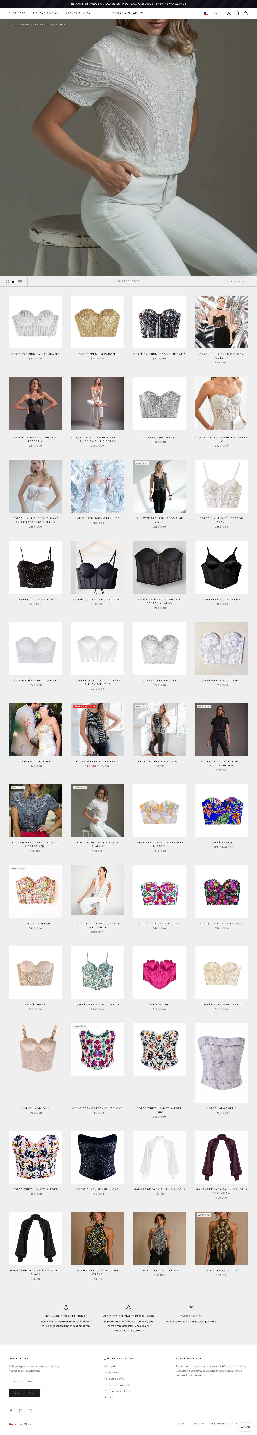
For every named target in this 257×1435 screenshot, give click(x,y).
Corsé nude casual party (221, 1004)
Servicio (108, 1397)
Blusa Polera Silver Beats (97, 761)
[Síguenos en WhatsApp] (30, 1411)
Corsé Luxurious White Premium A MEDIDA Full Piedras (97, 439)
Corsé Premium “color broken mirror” (159, 844)
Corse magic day (35, 1108)
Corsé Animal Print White (35, 680)
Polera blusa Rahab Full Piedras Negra (221, 763)
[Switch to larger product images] (7, 281)
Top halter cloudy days (159, 1270)
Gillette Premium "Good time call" (159, 520)
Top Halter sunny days (221, 1270)
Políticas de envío (114, 1379)
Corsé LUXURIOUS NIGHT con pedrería (221, 356)
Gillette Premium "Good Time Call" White (97, 925)
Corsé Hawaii (221, 842)
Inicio (13, 24)
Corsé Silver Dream (159, 437)
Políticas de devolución (117, 1391)
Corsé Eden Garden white (159, 923)
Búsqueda (110, 1366)
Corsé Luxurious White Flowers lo (221, 439)
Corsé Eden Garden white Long (97, 1108)
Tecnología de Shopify (231, 1423)
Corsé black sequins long (97, 1189)
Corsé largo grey (221, 1108)
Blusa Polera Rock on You (159, 761)
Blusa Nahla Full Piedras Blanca (97, 844)
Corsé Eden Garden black (221, 923)
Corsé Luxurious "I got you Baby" (221, 520)
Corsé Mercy (35, 1004)
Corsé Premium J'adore (97, 354)
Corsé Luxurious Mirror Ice (97, 518)
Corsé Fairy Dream (35, 923)
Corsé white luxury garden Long (159, 1110)
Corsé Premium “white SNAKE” (35, 354)
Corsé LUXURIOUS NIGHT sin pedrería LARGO (159, 601)
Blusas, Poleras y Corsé (50, 24)
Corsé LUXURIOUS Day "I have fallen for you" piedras (35, 520)
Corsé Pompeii (159, 1004)
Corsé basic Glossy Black (35, 599)
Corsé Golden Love (35, 761)
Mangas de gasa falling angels (159, 1189)
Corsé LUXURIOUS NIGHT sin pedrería (35, 439)
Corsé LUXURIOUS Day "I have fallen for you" (97, 682)
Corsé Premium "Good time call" (159, 354)
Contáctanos (111, 1372)
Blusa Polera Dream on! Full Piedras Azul (35, 844)
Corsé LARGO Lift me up (221, 599)
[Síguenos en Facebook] (11, 1411)
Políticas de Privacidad (117, 1385)
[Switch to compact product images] (20, 281)
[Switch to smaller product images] (13, 281)
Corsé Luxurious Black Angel (97, 599)
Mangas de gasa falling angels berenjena (221, 1191)
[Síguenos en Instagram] (21, 1411)
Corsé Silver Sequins (159, 680)
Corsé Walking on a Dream (97, 1004)
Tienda (25, 24)
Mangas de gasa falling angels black (35, 1272)
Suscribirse (24, 1393)
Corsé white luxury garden (35, 1189)
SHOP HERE (17, 13)
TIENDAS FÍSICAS (45, 13)
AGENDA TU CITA (77, 13)
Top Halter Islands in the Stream (97, 1272)
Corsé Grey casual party (221, 680)
